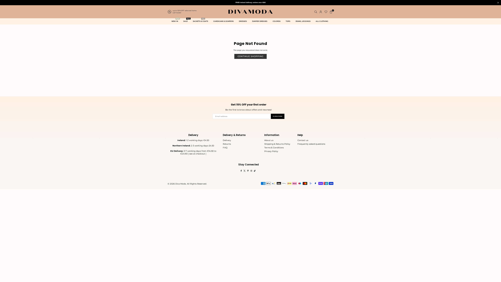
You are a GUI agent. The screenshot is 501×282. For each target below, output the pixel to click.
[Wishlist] (326, 11)
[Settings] (320, 11)
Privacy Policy (271, 151)
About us (268, 140)
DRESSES (243, 21)
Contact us (302, 140)
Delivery (227, 140)
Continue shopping (250, 56)
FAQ (225, 147)
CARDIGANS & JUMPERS (223, 21)
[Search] (315, 11)
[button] (331, 11)
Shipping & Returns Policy (277, 144)
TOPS (288, 21)
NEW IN (175, 20)
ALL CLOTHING (322, 21)
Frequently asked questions (311, 144)
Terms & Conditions (274, 147)
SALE (186, 20)
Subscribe (277, 116)
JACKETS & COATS (200, 20)
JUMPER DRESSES (259, 21)
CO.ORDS (277, 21)
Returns (227, 144)
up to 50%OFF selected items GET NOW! (184, 12)
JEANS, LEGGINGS (303, 21)
